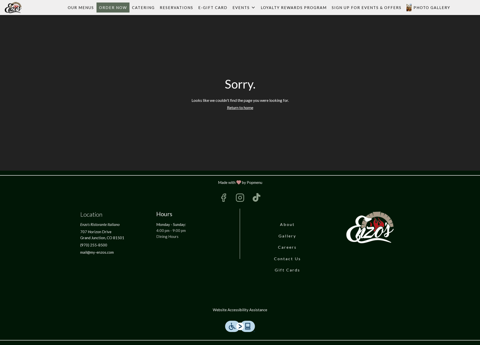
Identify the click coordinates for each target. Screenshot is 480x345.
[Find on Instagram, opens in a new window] (240, 199)
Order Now (113, 7)
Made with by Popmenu (133, 182)
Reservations (176, 7)
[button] (244, 8)
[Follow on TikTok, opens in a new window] (256, 199)
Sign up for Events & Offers (367, 7)
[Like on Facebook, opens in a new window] (223, 199)
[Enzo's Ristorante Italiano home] (26, 7)
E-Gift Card (213, 7)
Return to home (240, 107)
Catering (143, 7)
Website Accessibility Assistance (240, 309)
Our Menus (81, 7)
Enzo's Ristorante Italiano (371, 227)
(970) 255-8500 (93, 245)
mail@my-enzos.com (97, 252)
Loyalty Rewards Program (294, 7)
